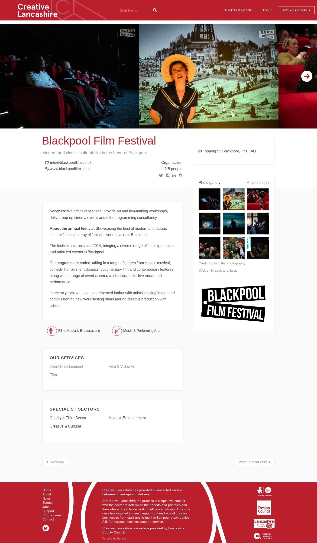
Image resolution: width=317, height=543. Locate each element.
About (46, 494)
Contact (48, 519)
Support (48, 511)
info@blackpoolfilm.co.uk (70, 163)
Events (47, 502)
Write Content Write (253, 462)
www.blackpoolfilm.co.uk (70, 169)
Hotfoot (121, 538)
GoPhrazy (56, 462)
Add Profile (294, 10)
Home (46, 490)
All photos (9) (258, 182)
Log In (267, 10)
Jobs (45, 507)
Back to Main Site (238, 10)
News (46, 498)
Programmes (51, 515)
